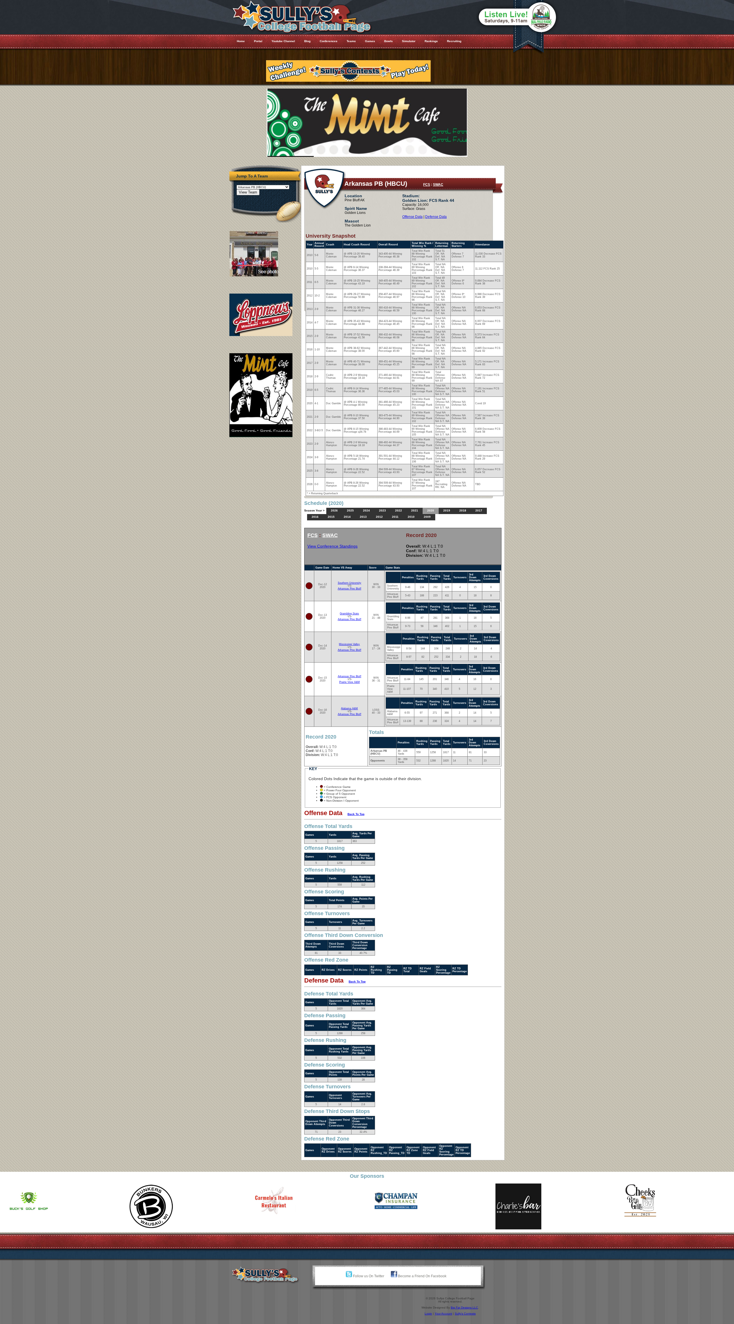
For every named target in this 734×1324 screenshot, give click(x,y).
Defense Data (436, 217)
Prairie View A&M (349, 682)
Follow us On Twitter (368, 1276)
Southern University (349, 582)
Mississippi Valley (349, 644)
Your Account (443, 1313)
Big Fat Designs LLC (464, 1307)
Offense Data (412, 217)
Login (428, 1313)
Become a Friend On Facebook (421, 1276)
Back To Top (356, 814)
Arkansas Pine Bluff (349, 588)
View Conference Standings (332, 546)
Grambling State (349, 613)
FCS (426, 185)
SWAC (438, 185)
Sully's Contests (465, 1313)
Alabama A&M (349, 708)
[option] (61, 1206)
